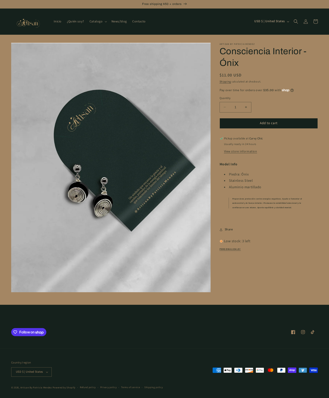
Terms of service (130, 387)
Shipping (225, 82)
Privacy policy (108, 387)
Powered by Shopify (64, 387)
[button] (98, 21)
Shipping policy (153, 387)
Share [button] (229, 229)
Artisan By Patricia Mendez (36, 387)
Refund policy (88, 387)
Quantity (225, 98)
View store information (240, 151)
